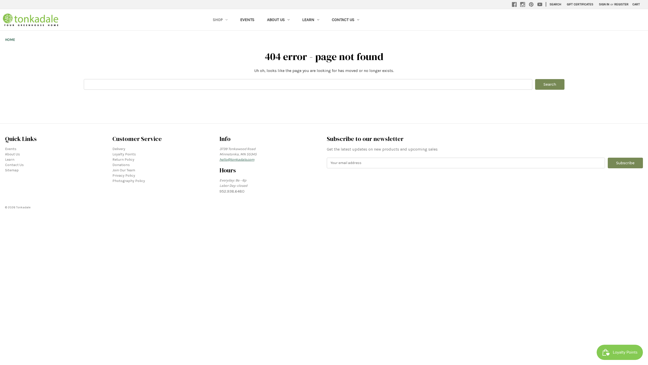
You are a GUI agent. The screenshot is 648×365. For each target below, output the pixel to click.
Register (621, 4)
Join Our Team (123, 170)
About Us (276, 19)
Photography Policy (128, 181)
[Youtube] (539, 4)
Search (555, 4)
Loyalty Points (124, 154)
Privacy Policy (123, 175)
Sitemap (12, 170)
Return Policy (123, 159)
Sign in (604, 4)
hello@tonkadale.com (236, 159)
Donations (121, 165)
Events (247, 19)
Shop (218, 19)
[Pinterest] (531, 4)
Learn (308, 19)
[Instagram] (522, 4)
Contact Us (343, 19)
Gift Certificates (580, 4)
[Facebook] (514, 4)
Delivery (118, 149)
